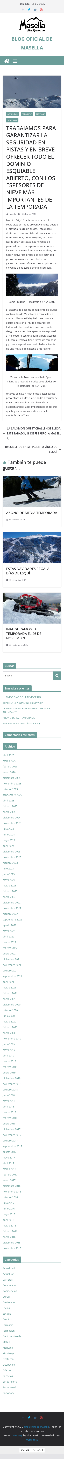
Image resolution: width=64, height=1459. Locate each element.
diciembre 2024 (11, 817)
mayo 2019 (9, 1049)
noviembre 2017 (12, 1134)
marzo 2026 (9, 760)
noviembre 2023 (12, 857)
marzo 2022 (9, 942)
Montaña (40, 114)
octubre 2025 (10, 789)
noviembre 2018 (12, 1083)
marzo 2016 (9, 1225)
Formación (9, 1330)
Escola (6, 1308)
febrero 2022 (10, 947)
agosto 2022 (9, 925)
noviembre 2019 (12, 1038)
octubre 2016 (10, 1197)
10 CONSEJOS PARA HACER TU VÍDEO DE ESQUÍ (31, 449)
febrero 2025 (10, 806)
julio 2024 (8, 828)
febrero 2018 (10, 1117)
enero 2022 (9, 953)
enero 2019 (9, 1072)
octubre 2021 (10, 970)
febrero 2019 (10, 1066)
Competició (9, 1285)
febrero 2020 (10, 1027)
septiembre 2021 (12, 976)
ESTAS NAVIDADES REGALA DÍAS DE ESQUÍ (27, 570)
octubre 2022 (10, 913)
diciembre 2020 (11, 1004)
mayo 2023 (9, 879)
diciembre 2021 (11, 959)
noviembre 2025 (12, 783)
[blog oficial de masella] (7, 61)
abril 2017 (8, 1163)
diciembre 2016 (11, 1185)
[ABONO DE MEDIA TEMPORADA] (32, 478)
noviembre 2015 (12, 1248)
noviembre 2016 (12, 1191)
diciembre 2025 (11, 777)
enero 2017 (9, 1180)
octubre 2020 (10, 1010)
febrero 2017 (10, 1174)
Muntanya (12, 120)
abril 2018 (8, 1106)
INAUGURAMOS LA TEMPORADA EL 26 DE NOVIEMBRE (23, 633)
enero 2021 (9, 998)
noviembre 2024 (12, 823)
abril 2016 (8, 1220)
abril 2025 (8, 800)
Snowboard (9, 1387)
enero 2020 (9, 1032)
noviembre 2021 (12, 964)
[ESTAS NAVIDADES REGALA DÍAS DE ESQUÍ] (32, 534)
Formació (8, 1325)
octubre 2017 (10, 1140)
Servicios (8, 1376)
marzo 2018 (9, 1112)
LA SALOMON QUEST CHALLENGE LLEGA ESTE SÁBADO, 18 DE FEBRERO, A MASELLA (34, 433)
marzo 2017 (9, 1168)
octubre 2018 (10, 1089)
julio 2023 (8, 868)
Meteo (6, 1342)
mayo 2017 (9, 1157)
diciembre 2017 (11, 1129)
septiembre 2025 (12, 794)
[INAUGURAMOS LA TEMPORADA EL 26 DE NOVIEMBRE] (32, 595)
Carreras (8, 1279)
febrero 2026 (10, 766)
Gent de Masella (12, 1336)
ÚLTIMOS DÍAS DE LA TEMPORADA (22, 697)
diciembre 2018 (11, 1078)
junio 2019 (9, 1044)
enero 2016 (9, 1237)
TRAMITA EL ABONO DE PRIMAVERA (23, 702)
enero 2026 (9, 772)
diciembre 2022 (11, 902)
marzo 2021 (9, 987)
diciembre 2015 (11, 1242)
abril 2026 (8, 755)
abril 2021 (8, 981)
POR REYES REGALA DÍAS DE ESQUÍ (22, 723)
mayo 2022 (9, 930)
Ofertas (7, 1370)
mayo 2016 (9, 1214)
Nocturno (8, 1359)
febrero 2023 (10, 891)
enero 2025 (9, 811)
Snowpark (8, 1393)
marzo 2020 (9, 1021)
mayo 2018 (9, 1100)
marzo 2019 (9, 1061)
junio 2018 (9, 1095)
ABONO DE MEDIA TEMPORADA (31, 512)
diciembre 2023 (11, 851)
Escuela (7, 1313)
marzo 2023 (9, 885)
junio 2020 (9, 1015)
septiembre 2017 (12, 1146)
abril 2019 (8, 1055)
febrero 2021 (10, 993)
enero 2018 (9, 1123)
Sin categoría (10, 1381)
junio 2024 (9, 834)
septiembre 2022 (12, 919)
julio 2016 (8, 1202)
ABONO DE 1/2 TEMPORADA (19, 717)
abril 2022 (8, 936)
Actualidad (13, 114)
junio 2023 (9, 874)
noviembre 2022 (12, 908)
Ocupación (9, 1364)
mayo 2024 (9, 840)
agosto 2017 (9, 1151)
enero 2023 (9, 896)
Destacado (9, 1302)
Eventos (7, 1319)
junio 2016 (9, 1208)
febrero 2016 (10, 1231)
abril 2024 (8, 845)
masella (12, 214)
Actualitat (27, 114)
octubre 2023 (10, 862)
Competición (10, 1291)
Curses (7, 1296)
